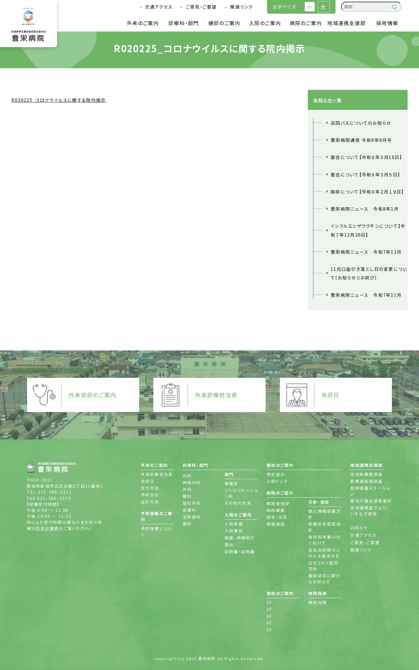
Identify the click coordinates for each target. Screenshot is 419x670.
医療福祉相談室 (366, 481)
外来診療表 (47, 528)
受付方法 (150, 488)
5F (269, 630)
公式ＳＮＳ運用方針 (323, 566)
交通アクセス (158, 6)
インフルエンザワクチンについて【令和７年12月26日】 (368, 230)
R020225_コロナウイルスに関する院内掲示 (58, 100)
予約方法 (150, 495)
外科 (187, 489)
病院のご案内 (306, 23)
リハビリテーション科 (241, 493)
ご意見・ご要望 (201, 6)
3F (269, 616)
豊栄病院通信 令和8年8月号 (361, 140)
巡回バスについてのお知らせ (361, 123)
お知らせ (359, 527)
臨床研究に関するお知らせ (324, 578)
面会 (229, 544)
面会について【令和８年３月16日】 (366, 157)
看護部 (232, 483)
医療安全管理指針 (324, 527)
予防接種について (156, 531)
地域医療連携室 (366, 474)
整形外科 (192, 503)
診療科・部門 (183, 23)
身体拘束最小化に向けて (324, 540)
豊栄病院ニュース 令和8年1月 (365, 208)
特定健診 (276, 474)
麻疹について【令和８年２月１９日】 (367, 191)
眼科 (187, 496)
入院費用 (234, 531)
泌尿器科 (192, 517)
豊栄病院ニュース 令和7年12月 (366, 252)
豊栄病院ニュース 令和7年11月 (366, 295)
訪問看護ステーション (370, 491)
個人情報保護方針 (324, 514)
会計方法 (150, 501)
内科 (187, 476)
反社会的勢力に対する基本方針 (324, 553)
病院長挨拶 (278, 503)
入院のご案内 (265, 23)
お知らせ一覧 (328, 100)
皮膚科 (190, 510)
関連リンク (241, 6)
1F (269, 602)
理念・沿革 (277, 517)
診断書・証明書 (240, 551)
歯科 (187, 523)
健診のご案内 (224, 23)
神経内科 (192, 482)
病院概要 (276, 510)
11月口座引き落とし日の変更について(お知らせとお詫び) (369, 273)
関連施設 (276, 524)
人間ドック (277, 481)
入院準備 (234, 524)
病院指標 (317, 602)
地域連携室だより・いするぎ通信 (369, 510)
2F (269, 609)
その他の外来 (238, 503)
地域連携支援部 (346, 23)
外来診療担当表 (157, 474)
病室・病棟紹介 (240, 537)
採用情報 (387, 23)
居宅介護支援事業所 (371, 501)
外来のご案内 (143, 23)
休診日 (148, 481)
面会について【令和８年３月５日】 (365, 174)
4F (269, 623)
